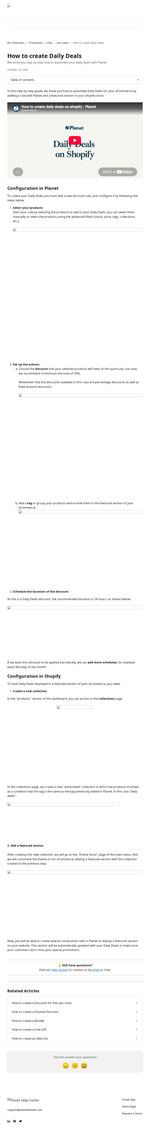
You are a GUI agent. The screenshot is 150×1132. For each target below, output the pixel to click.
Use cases (63, 42)
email (96, 970)
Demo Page (89, 6)
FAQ (49, 42)
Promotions (36, 42)
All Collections (16, 42)
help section (59, 970)
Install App (71, 6)
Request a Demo (111, 6)
